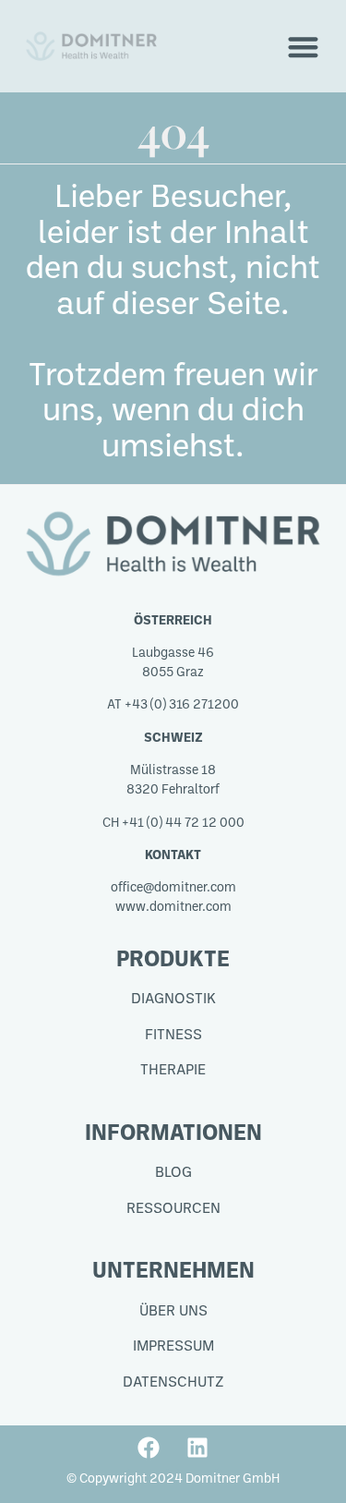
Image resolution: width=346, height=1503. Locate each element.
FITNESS (173, 1035)
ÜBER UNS (173, 1311)
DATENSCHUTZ (173, 1383)
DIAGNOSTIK (173, 999)
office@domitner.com (173, 888)
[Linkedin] (197, 1447)
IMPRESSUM (173, 1346)
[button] (304, 46)
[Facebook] (148, 1447)
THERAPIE (173, 1070)
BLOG (173, 1173)
